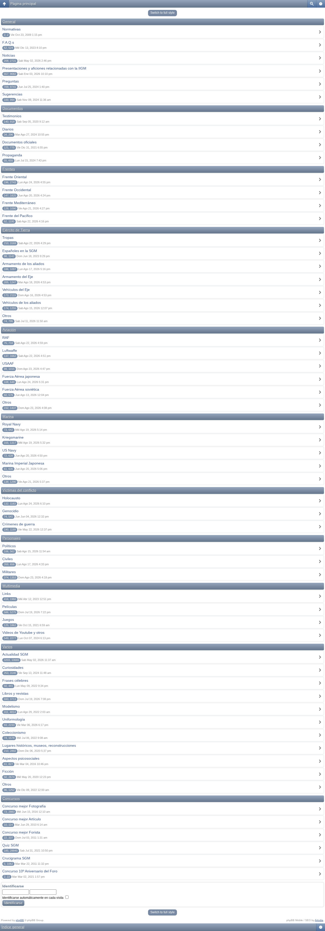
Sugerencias (12, 94)
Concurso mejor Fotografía (24, 806)
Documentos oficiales (19, 142)
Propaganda (12, 155)
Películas (9, 607)
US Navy (9, 450)
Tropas (7, 238)
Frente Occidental (16, 190)
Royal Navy (11, 424)
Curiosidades (12, 668)
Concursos (11, 798)
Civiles (7, 559)
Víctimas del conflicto (19, 490)
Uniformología (13, 719)
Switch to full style (162, 12)
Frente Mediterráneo (19, 203)
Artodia (319, 920)
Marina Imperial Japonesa (23, 463)
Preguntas (10, 81)
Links (6, 594)
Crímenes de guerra (18, 524)
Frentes (9, 169)
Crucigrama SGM (16, 858)
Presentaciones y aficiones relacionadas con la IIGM (44, 68)
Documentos (13, 108)
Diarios (7, 129)
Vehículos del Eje (16, 290)
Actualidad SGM (15, 654)
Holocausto (11, 498)
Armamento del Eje (17, 277)
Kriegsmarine (13, 437)
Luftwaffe (9, 350)
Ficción (8, 771)
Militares (9, 572)
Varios (7, 647)
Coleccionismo (14, 732)
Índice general (13, 927)
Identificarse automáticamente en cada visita (33, 898)
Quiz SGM (10, 845)
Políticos (9, 546)
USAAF (8, 363)
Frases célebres (15, 680)
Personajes (12, 538)
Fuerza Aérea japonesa (21, 376)
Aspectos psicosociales (20, 758)
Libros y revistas (15, 693)
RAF (5, 338)
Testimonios (11, 116)
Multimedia (11, 586)
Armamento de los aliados (23, 264)
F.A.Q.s (8, 42)
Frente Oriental (14, 177)
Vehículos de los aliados (21, 303)
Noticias (8, 55)
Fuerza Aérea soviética (20, 389)
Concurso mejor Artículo (21, 819)
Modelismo (11, 706)
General (9, 22)
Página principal (23, 4)
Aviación (9, 330)
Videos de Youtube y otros (23, 632)
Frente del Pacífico (17, 216)
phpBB (20, 920)
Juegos (8, 620)
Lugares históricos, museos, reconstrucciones (39, 745)
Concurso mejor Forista (21, 832)
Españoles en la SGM (19, 251)
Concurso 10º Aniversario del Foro (29, 871)
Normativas (11, 29)
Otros (6, 316)
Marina (8, 416)
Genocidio (10, 511)
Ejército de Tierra (16, 230)
